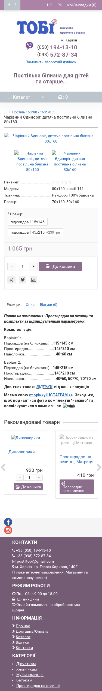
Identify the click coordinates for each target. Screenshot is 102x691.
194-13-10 (57, 47)
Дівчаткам (26, 664)
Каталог (23, 637)
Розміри (13, 305)
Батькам (24, 680)
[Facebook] (8, 522)
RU (59, 5)
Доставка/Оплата (32, 631)
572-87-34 (57, 55)
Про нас (23, 626)
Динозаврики (21, 451)
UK (49, 5)
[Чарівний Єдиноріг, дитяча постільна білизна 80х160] (51, 138)
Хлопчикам (26, 669)
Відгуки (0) (48, 305)
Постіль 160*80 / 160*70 (31, 112)
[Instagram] (8, 530)
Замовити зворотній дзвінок (51, 62)
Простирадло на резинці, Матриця (76, 459)
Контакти (24, 647)
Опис (30, 305)
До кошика (63, 266)
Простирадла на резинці (38, 685)
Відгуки (22, 642)
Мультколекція (30, 674)
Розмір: (16, 214)
